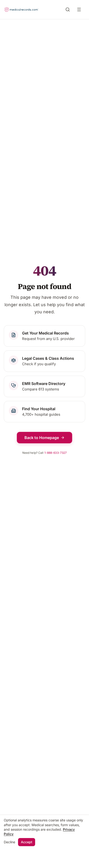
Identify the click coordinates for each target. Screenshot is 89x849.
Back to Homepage (41, 437)
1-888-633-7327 (55, 452)
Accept (26, 842)
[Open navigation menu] (80, 9)
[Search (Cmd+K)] (67, 9)
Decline (9, 842)
